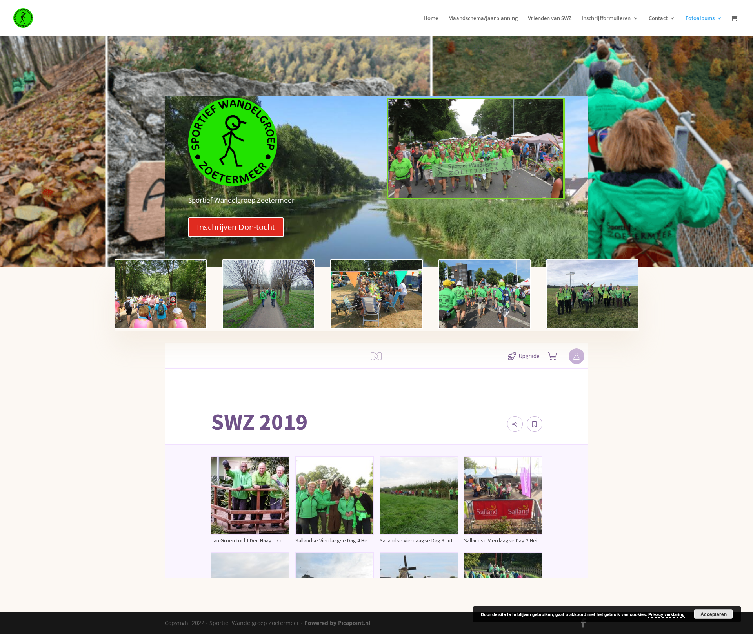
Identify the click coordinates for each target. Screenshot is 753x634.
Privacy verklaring (666, 614)
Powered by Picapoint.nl (337, 623)
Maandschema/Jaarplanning (483, 18)
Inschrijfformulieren (606, 18)
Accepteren (713, 614)
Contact (658, 18)
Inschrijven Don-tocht (236, 227)
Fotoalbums (700, 18)
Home (431, 18)
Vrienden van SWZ (549, 18)
